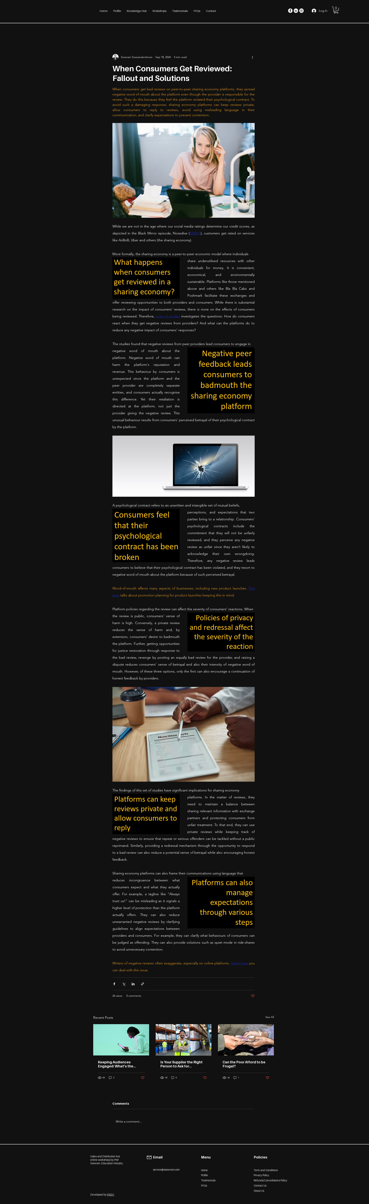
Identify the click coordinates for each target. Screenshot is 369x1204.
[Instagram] (301, 10)
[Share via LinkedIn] (133, 984)
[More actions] (252, 57)
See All (269, 1017)
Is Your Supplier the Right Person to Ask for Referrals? (181, 1064)
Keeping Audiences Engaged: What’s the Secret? (115, 1064)
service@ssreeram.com (166, 1169)
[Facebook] (290, 10)
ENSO (110, 1194)
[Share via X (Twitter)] (123, 984)
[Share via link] (142, 984)
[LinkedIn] (296, 10)
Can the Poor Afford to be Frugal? (244, 1064)
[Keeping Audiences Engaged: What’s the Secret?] (121, 1039)
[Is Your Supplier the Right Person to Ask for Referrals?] (184, 1040)
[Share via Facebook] (114, 984)
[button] (336, 10)
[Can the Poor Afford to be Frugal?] (246, 1039)
